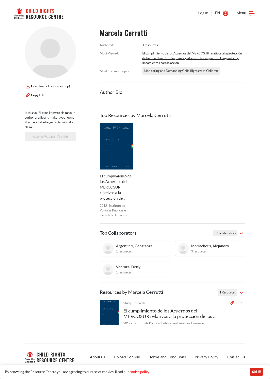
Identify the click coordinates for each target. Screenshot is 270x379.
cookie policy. (139, 372)
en (217, 13)
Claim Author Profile (50, 136)
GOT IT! (256, 371)
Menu (241, 13)
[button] (127, 357)
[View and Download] (240, 303)
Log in (203, 13)
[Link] (125, 131)
